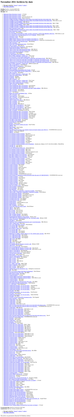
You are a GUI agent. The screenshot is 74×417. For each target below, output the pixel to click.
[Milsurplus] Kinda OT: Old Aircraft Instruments (14, 392)
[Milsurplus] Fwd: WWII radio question (12, 109)
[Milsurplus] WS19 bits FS (9, 53)
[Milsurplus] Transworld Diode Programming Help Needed (17, 70)
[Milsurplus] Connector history (10, 337)
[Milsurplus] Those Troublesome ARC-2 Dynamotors (15, 85)
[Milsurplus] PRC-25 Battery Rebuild (12, 214)
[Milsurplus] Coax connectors (10, 96)
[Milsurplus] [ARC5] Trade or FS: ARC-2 (13, 99)
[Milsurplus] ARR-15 (8, 207)
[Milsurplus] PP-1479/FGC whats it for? (12, 228)
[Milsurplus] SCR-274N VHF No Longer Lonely (14, 206)
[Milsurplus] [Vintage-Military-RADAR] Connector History (17, 276)
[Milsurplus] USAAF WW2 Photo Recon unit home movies (17, 350)
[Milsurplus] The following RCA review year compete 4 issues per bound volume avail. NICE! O (25, 129)
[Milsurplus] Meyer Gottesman (10, 264)
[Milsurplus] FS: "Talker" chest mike (12, 263)
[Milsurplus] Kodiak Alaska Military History (13, 386)
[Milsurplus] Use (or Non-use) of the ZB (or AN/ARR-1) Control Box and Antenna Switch (24, 58)
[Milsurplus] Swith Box (9, 76)
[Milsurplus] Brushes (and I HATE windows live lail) (15, 124)
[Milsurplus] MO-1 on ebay (9, 258)
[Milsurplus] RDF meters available (11, 274)
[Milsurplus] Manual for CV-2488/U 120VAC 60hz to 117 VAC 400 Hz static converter (23, 233)
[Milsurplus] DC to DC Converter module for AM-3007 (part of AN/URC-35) (21, 398)
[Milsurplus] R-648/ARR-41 (10, 323)
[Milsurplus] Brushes (8, 123)
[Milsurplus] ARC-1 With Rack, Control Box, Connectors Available (19, 190)
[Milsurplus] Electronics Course (10, 36)
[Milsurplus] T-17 (7, 92)
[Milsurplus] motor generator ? (10, 298)
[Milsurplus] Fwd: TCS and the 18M (12, 246)
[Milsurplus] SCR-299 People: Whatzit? (12, 193)
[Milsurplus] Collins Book (9, 299)
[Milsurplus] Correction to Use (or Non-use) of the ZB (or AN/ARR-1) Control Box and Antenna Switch (27, 62)
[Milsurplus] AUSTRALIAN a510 (11, 198)
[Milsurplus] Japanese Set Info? (10, 67)
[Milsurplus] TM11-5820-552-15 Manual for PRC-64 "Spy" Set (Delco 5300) (21, 218)
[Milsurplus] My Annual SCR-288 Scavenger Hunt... (15, 283)
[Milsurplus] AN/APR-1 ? (9, 220)
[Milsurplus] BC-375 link (9, 210)
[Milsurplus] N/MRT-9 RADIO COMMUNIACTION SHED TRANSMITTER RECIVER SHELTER (27, 19)
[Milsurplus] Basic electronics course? (12, 28)
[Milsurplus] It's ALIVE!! (9, 32)
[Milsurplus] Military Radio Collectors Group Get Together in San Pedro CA (21, 38)
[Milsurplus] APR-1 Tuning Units (11, 223)
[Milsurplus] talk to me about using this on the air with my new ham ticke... (20, 306)
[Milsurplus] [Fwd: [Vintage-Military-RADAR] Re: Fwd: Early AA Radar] (20, 405)
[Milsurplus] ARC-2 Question (10, 101)
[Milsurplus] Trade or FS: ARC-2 (11, 98)
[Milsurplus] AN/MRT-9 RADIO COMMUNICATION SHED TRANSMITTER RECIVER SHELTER (27, 20)
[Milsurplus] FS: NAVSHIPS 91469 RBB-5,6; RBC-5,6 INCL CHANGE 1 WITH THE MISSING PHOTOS (29, 33)
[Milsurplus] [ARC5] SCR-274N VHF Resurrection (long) (17, 49)
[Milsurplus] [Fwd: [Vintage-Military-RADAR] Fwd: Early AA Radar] (19, 380)
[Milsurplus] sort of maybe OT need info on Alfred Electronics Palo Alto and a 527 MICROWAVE (26, 175)
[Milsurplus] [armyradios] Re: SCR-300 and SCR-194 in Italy (17, 281)
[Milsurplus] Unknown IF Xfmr (10, 183)
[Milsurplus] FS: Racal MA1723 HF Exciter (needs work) (16, 57)
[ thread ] (16, 5)
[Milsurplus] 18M (7, 240)
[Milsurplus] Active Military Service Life (12, 358)
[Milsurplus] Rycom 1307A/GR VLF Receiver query (15, 41)
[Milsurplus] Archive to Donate (10, 164)
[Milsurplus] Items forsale (9, 254)
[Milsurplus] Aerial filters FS (10, 122)
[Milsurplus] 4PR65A (8, 125)
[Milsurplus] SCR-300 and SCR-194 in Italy (13, 272)
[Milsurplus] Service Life (9, 344)
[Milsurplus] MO (7, 270)
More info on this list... (8, 6)
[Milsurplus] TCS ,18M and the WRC (12, 235)
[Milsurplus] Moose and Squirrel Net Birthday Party (15, 93)
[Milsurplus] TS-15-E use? (9, 388)
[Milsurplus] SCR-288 (8, 290)
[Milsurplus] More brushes (9, 127)
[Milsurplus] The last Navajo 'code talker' (13, 253)
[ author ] (25, 5)
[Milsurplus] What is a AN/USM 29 (11, 250)
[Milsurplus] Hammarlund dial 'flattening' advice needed (16, 216)
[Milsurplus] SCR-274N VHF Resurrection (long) (15, 44)
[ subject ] (20, 5)
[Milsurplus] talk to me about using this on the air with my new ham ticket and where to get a (24, 305)
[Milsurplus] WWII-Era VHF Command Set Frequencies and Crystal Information (22, 222)
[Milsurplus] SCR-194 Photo (10, 187)
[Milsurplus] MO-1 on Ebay (10, 266)
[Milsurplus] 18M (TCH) (9, 242)
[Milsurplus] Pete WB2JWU (10, 189)
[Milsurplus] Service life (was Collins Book (13, 309)
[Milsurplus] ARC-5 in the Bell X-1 (11, 64)
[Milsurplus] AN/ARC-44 (9, 145)
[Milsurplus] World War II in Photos (11, 48)
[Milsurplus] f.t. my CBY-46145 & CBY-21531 (14, 148)
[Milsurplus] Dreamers (8, 318)
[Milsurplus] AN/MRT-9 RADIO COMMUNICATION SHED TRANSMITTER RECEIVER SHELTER (28, 27)
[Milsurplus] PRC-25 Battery (10, 205)
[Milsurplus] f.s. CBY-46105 (10, 284)
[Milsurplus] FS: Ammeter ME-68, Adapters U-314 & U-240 (17, 244)
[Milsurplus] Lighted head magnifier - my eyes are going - (16, 285)
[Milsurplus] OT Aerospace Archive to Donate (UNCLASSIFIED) (18, 144)
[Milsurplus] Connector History (10, 275)
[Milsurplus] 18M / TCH (9, 238)
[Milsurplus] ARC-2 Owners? (10, 42)
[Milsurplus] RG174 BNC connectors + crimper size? (15, 55)
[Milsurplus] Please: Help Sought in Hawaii (13, 83)
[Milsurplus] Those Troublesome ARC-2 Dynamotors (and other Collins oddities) (22, 88)
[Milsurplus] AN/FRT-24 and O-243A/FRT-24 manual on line (17, 297)
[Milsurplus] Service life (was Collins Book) (13, 327)
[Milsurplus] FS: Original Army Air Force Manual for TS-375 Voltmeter (20, 35)
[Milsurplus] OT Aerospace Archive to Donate (14, 133)
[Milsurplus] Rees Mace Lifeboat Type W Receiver (15, 154)
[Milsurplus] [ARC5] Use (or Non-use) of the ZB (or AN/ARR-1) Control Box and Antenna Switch (26, 59)
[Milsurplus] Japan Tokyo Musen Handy (12, 75)
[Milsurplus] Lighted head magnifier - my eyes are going (16, 362)
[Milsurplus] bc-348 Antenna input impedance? (14, 46)
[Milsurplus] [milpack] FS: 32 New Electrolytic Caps (15, 268)
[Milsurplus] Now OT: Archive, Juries (12, 185)
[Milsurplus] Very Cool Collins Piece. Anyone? (14, 224)
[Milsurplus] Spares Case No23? (11, 219)
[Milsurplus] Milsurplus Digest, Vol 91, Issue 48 (14, 396)
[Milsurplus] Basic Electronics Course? (12, 14)
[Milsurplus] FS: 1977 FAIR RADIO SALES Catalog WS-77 (17, 71)
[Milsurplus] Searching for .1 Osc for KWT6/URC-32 (15, 377)
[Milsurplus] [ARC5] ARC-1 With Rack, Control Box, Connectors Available (21, 192)
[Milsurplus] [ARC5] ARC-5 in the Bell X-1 (13, 66)
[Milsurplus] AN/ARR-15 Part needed (12, 119)
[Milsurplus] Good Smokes (9, 349)
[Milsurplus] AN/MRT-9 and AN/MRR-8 (13, 22)
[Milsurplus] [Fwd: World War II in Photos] (13, 51)
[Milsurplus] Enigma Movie (9, 201)
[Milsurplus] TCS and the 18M (10, 225)
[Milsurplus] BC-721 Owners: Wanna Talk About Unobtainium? (18, 271)
